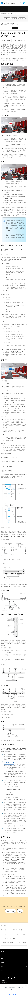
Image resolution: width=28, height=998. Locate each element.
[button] (23, 3)
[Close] (26, 986)
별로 (20, 911)
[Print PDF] (10, 28)
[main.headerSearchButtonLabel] (21, 2)
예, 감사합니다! (10, 911)
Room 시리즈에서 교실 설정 (8, 938)
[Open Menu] (26, 3)
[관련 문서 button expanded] (26, 925)
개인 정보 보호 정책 (5, 982)
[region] (14, 991)
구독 (15, 28)
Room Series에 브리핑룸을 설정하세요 (13, 34)
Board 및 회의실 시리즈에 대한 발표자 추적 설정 (13, 934)
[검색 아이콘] (20, 3)
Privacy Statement (13, 992)
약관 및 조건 (4, 980)
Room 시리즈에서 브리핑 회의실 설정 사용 (11, 930)
